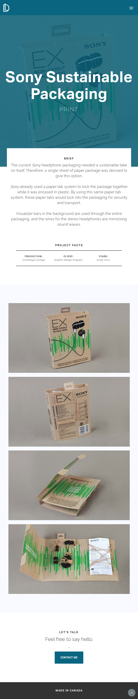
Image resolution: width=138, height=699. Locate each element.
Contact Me (69, 657)
